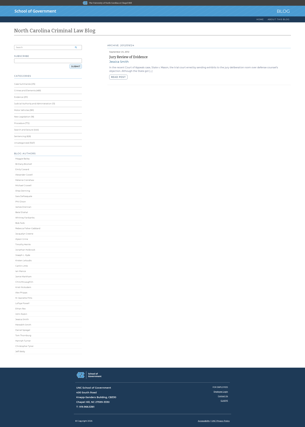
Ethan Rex (20, 309)
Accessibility (204, 421)
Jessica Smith (119, 61)
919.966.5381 (86, 406)
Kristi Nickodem (23, 287)
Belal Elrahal (21, 212)
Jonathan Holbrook (25, 250)
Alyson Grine (21, 239)
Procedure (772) (22, 123)
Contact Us (223, 396)
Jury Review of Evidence (128, 57)
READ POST (118, 77)
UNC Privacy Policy (220, 421)
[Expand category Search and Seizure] (80, 130)
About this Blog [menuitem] (279, 19)
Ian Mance (20, 271)
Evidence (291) (21, 97)
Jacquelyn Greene (24, 234)
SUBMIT (75, 66)
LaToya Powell (22, 303)
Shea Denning (22, 191)
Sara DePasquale (23, 196)
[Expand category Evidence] (80, 97)
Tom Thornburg (23, 335)
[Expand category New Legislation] (80, 117)
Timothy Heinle (23, 244)
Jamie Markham (23, 276)
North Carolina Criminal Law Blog (55, 31)
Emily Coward (22, 169)
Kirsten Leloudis (23, 260)
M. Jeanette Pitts (23, 298)
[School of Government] (89, 375)
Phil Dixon (20, 202)
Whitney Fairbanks (24, 218)
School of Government (35, 11)
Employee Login (221, 391)
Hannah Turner (23, 341)
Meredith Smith (23, 325)
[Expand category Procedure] (80, 123)
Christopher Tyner (24, 346)
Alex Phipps (21, 293)
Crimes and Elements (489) (27, 90)
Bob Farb (20, 223)
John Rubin (21, 314)
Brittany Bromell (23, 164)
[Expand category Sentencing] (80, 136)
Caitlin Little (21, 266)
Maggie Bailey (22, 159)
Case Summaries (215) (24, 84)
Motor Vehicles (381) (24, 110)
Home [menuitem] (260, 19)
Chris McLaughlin (24, 282)
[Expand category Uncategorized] (80, 143)
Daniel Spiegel (22, 330)
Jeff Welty (20, 351)
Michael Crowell (23, 185)
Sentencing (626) (22, 136)
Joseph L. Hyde (22, 255)
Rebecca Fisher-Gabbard (27, 228)
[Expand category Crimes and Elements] (80, 90)
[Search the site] (75, 47)
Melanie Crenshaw (24, 180)
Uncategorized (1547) (24, 143)
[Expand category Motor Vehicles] (80, 110)
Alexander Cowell (24, 175)
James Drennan (23, 207)
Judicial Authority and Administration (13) (34, 104)
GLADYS (224, 400)
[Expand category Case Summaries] (80, 84)
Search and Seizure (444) (26, 130)
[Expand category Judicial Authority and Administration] (80, 104)
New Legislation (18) (24, 117)
